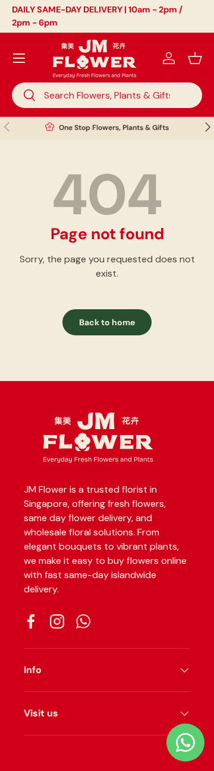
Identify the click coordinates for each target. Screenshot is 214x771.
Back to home (107, 322)
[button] (195, 58)
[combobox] (107, 95)
